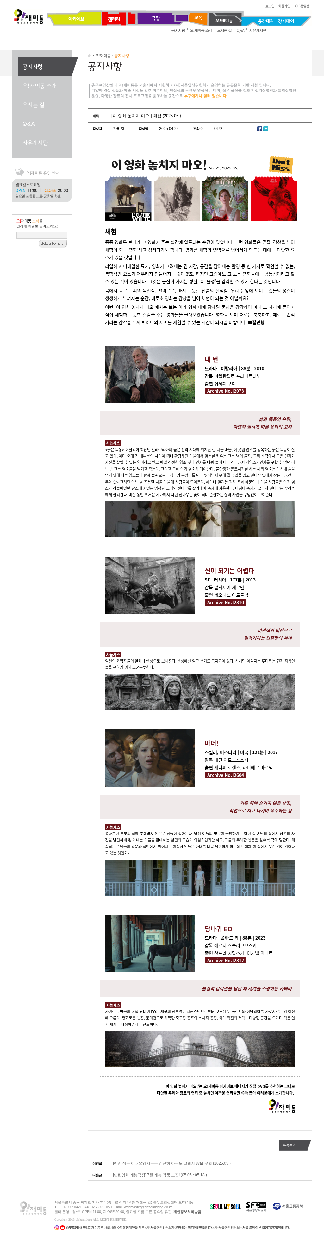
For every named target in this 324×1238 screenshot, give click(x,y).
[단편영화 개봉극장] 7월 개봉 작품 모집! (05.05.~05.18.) (160, 1175)
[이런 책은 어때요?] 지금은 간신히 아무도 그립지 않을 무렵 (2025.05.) (172, 1163)
